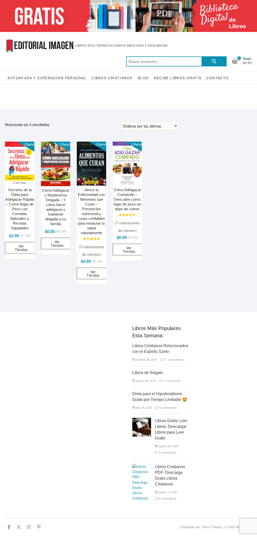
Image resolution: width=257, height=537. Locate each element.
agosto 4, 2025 (167, 492)
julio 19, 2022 (143, 407)
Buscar (214, 61)
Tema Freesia (212, 526)
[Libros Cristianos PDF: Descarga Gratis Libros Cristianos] (141, 466)
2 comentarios (167, 498)
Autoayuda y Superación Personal (47, 78)
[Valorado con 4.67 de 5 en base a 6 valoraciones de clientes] (127, 215)
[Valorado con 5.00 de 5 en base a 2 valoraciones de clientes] (91, 238)
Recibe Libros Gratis (177, 78)
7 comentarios (171, 381)
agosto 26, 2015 (145, 381)
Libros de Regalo (147, 372)
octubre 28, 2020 (146, 359)
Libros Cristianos (112, 78)
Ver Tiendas (21, 247)
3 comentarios (167, 407)
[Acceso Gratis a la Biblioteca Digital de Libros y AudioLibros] (128, 3)
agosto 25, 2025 (167, 446)
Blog (143, 78)
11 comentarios (173, 359)
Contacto (217, 78)
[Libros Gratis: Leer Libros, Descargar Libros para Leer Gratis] (141, 420)
